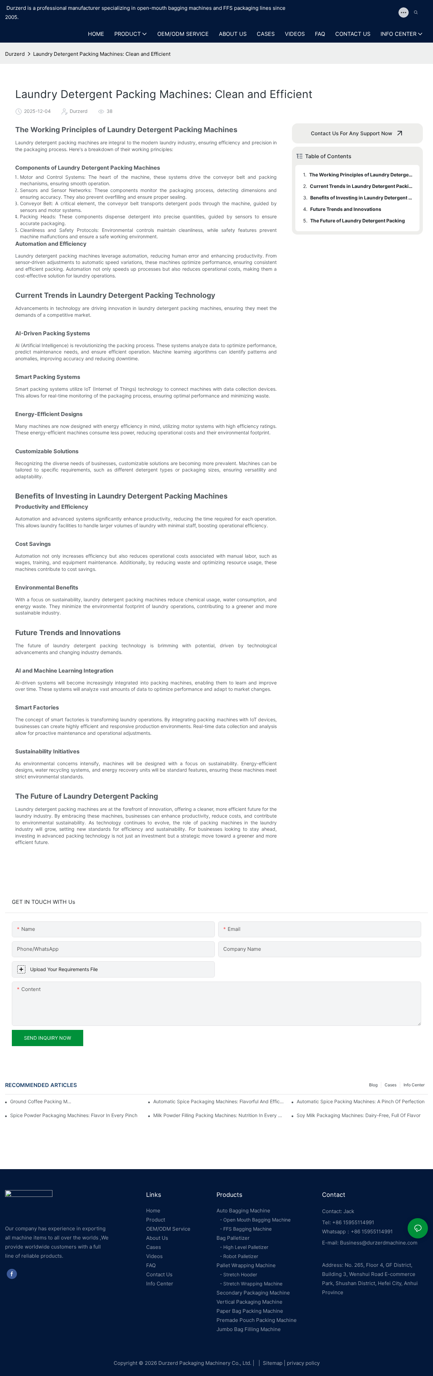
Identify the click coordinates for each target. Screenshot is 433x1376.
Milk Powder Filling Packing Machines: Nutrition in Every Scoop (218, 1115)
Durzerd (15, 54)
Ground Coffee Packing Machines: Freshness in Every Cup (41, 1101)
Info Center (414, 1084)
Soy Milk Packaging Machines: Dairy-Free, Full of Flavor (358, 1115)
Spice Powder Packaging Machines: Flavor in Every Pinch (73, 1115)
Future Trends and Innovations (345, 209)
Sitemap (269, 1363)
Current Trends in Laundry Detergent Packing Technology (361, 186)
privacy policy (303, 1363)
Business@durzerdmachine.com (378, 1242)
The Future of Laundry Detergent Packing (357, 220)
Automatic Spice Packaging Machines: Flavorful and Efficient (218, 1101)
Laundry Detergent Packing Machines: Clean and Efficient (101, 54)
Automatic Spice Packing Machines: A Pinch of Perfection (361, 1101)
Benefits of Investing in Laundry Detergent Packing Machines (361, 197)
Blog (373, 1084)
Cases (390, 1084)
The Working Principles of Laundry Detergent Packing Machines (361, 174)
